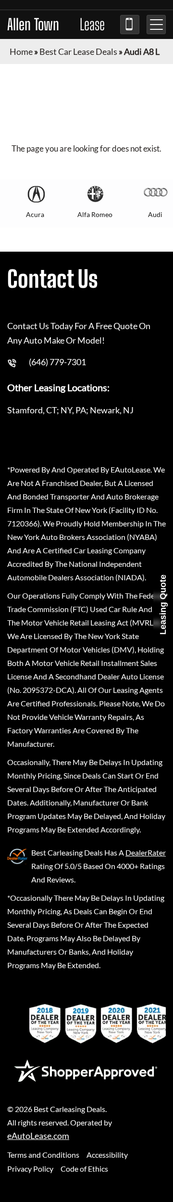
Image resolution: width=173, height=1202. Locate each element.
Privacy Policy (30, 1168)
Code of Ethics (84, 1168)
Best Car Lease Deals (78, 51)
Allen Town (56, 24)
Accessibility (107, 1154)
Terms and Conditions (43, 1154)
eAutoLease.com (38, 1136)
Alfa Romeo (94, 214)
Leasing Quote (163, 605)
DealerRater (145, 852)
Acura (35, 214)
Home (21, 51)
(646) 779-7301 (129, 24)
